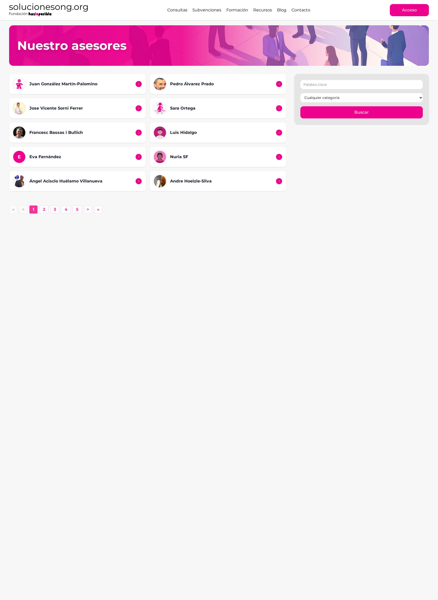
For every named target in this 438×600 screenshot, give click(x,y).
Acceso (409, 10)
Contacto (300, 10)
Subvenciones (206, 10)
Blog (281, 10)
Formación (237, 10)
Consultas (177, 10)
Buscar (361, 112)
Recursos (262, 10)
